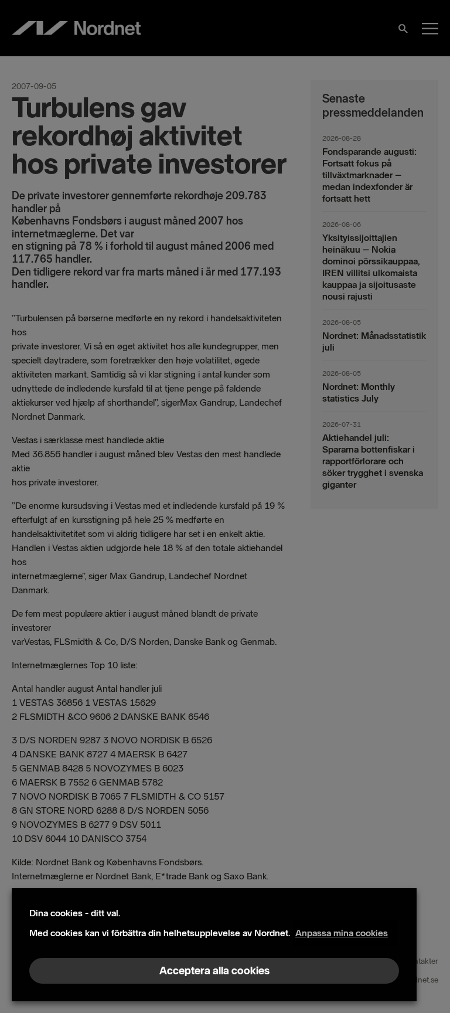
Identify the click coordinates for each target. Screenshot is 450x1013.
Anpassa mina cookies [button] (341, 933)
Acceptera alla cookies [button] (214, 970)
